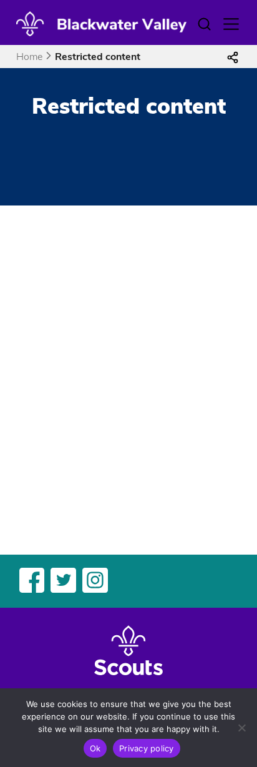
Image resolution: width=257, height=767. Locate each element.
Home (29, 57)
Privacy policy (146, 748)
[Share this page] (232, 56)
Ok (95, 748)
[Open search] (203, 24)
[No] (241, 727)
